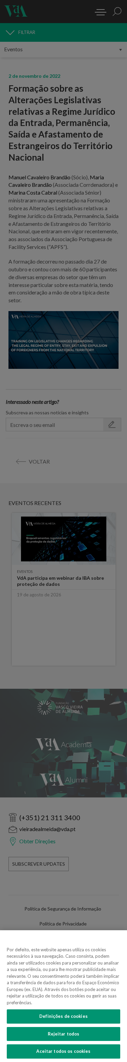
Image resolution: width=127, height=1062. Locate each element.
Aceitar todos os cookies (63, 1051)
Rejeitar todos (64, 1034)
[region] (63, 996)
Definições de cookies (63, 1016)
